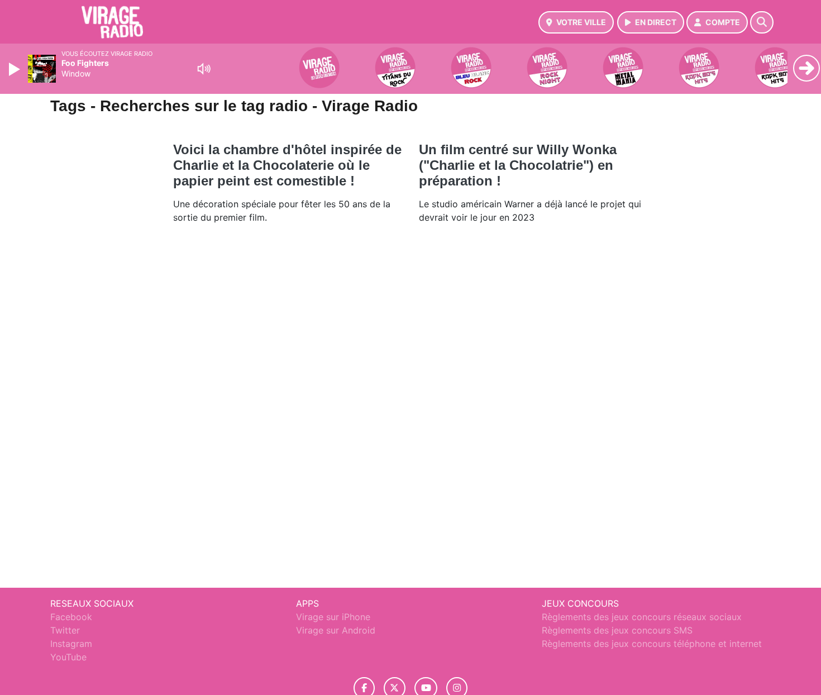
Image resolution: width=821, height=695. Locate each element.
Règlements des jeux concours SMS (617, 630)
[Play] (15, 69)
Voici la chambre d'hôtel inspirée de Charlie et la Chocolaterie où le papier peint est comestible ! (287, 165)
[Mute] (203, 68)
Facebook (71, 616)
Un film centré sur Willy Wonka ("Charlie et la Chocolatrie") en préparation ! (518, 165)
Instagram (71, 643)
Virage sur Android (335, 630)
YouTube (68, 657)
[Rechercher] (762, 22)
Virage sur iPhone (333, 616)
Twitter (65, 630)
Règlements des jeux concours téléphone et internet (652, 643)
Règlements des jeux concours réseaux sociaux (642, 616)
